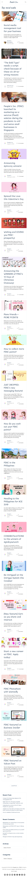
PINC (20, 867)
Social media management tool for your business (12, 28)
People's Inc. (14, 2)
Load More (14, 785)
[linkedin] (10, 875)
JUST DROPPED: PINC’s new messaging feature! (13, 387)
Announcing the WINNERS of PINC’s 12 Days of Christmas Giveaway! (13, 276)
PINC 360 (19, 869)
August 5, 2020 (10, 144)
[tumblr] (19, 875)
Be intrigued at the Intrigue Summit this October (14, 577)
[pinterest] (12, 875)
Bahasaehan (5, 822)
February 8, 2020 (11, 177)
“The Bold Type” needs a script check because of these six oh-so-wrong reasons (12, 68)
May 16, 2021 (10, 87)
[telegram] (14, 875)
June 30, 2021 (10, 43)
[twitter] (22, 875)
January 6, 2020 (10, 295)
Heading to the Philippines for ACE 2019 (13, 501)
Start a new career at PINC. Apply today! (13, 654)
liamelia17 (5, 833)
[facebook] (5, 875)
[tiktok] (17, 875)
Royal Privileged (14, 871)
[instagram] (7, 875)
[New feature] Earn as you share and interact (13, 616)
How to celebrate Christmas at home (11, 812)
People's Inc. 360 (14, 869)
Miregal (4, 836)
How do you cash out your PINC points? (12, 426)
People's (9, 175)
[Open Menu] (2, 2)
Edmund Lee (10, 85)
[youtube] (24, 875)
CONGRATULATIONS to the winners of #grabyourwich (14, 539)
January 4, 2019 (10, 669)
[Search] (25, 2)
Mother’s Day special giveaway (15, 836)
